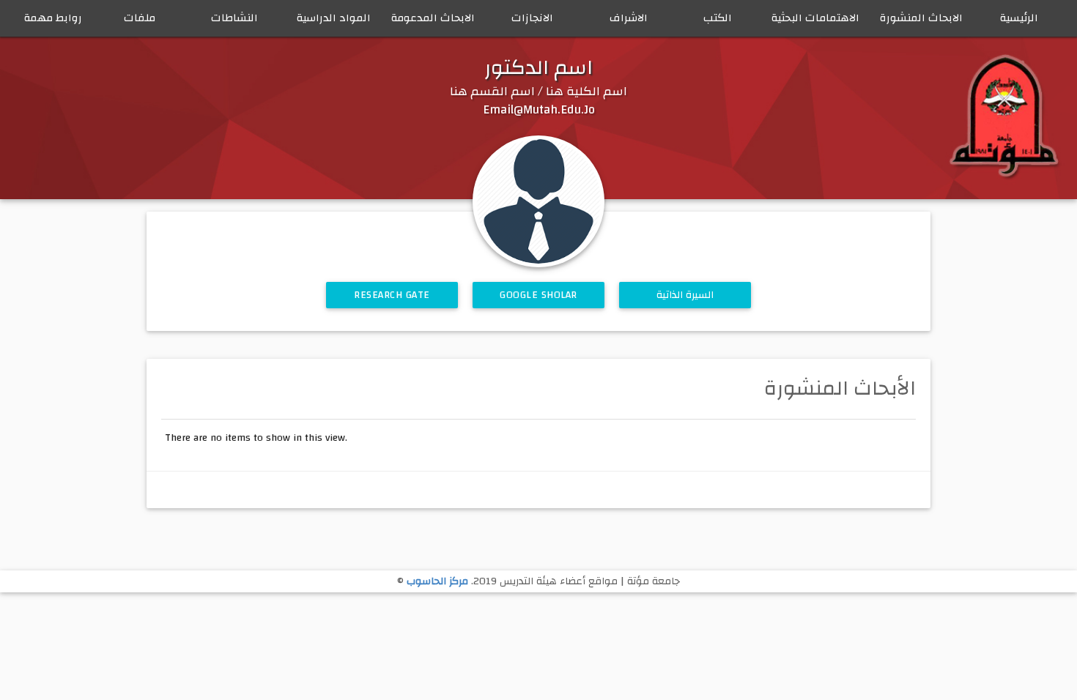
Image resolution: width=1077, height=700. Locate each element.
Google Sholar (538, 295)
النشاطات (234, 18)
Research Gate (392, 295)
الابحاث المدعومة (433, 18)
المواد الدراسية (334, 18)
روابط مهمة (53, 18)
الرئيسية (1019, 18)
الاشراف (629, 18)
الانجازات (532, 18)
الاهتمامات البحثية (815, 18)
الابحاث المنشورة (921, 18)
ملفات (139, 18)
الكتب (717, 18)
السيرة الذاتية (685, 295)
